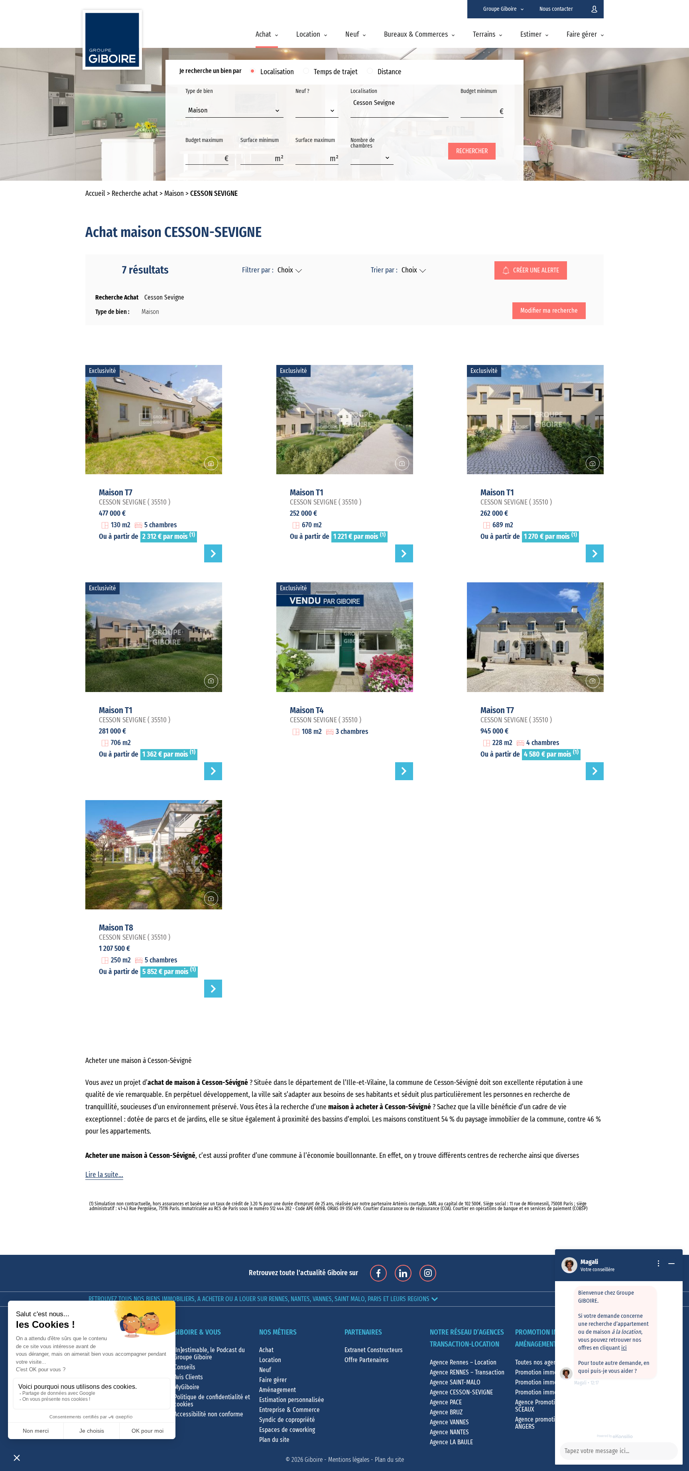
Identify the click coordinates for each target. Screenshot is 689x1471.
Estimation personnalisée (291, 1400)
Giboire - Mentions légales (337, 1460)
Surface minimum (259, 140)
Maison (174, 193)
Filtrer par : (258, 270)
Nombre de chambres (362, 143)
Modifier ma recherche (549, 311)
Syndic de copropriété (287, 1420)
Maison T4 (307, 710)
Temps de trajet (336, 72)
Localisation (277, 72)
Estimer (530, 34)
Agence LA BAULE (451, 1442)
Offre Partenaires (366, 1360)
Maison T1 (306, 492)
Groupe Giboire (500, 9)
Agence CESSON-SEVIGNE (461, 1392)
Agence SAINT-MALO (455, 1382)
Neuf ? (302, 91)
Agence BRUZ (446, 1412)
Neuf (352, 34)
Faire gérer (582, 34)
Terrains (484, 34)
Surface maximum (315, 140)
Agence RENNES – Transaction (467, 1372)
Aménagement (277, 1390)
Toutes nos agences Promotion (554, 1362)
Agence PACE (446, 1402)
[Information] (658, 1263)
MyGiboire (186, 1387)
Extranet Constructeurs (373, 1350)
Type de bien (199, 101)
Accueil (95, 193)
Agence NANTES (449, 1432)
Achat (263, 34)
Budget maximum (204, 140)
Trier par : (384, 270)
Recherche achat (135, 193)
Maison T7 (115, 492)
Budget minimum (479, 91)
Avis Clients (188, 1377)
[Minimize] (671, 1263)
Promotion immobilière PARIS (552, 1382)
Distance (390, 72)
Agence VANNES (449, 1422)
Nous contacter (556, 9)
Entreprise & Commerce (289, 1410)
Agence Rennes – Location (463, 1362)
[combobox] (234, 111)
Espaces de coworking (287, 1430)
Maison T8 (116, 927)
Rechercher (472, 151)
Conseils (184, 1367)
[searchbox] (355, 111)
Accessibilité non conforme (208, 1414)
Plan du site (274, 1440)
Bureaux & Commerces (416, 34)
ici (624, 1348)
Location (308, 34)
